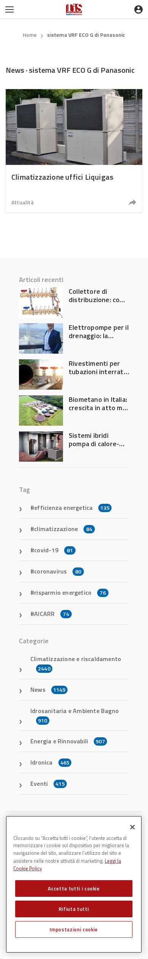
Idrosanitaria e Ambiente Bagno (74, 715)
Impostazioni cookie (74, 929)
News (48, 689)
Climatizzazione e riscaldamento (75, 663)
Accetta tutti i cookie (73, 888)
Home (30, 35)
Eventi (47, 783)
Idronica (49, 762)
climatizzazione (63, 528)
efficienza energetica (72, 507)
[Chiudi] (132, 827)
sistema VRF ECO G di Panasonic (86, 35)
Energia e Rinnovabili (67, 741)
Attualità (22, 202)
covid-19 (53, 550)
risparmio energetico (70, 592)
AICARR (51, 613)
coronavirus (57, 571)
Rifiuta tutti (74, 909)
